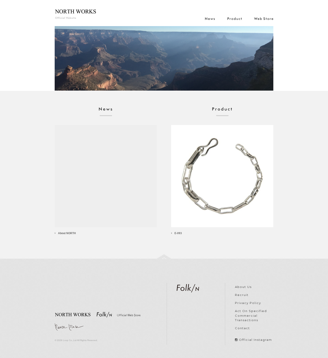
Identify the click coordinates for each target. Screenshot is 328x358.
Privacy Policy (248, 303)
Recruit (242, 295)
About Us (243, 287)
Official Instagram (255, 339)
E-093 (178, 233)
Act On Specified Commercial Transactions (251, 315)
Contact (242, 328)
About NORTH (67, 233)
